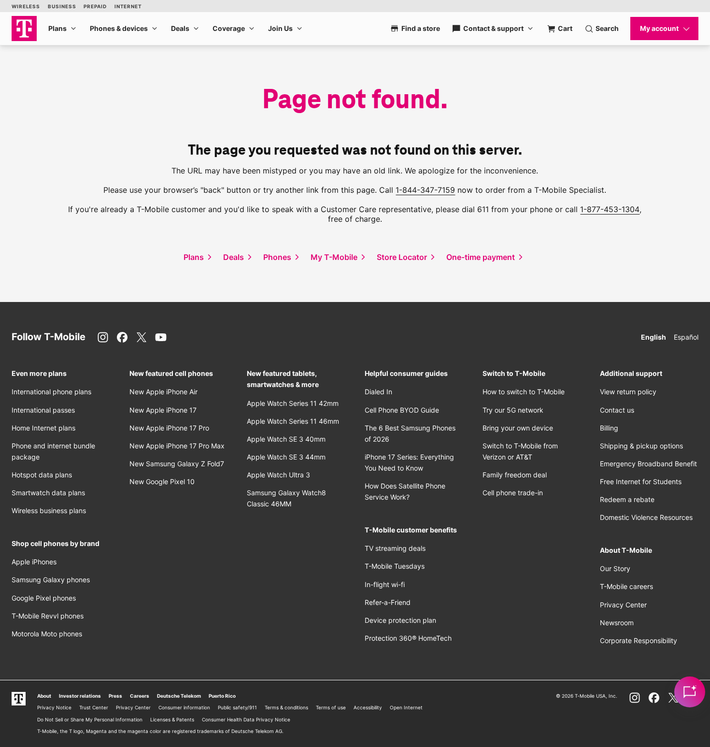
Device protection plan (400, 620)
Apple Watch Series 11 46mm (293, 421)
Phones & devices (119, 28)
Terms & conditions (286, 707)
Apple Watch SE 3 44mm (286, 457)
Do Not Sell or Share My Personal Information (89, 719)
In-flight (385, 584)
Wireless (26, 6)
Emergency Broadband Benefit (648, 464)
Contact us (617, 410)
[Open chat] (689, 691)
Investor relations (80, 696)
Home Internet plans (43, 428)
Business (62, 6)
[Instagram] (103, 337)
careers (626, 586)
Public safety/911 (237, 707)
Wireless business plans (49, 510)
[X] (141, 337)
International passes (43, 410)
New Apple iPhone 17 (163, 410)
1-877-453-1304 (609, 209)
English (653, 337)
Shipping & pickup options (641, 446)
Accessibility (368, 707)
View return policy (628, 392)
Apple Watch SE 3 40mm (286, 439)
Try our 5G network (513, 410)
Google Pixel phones (44, 598)
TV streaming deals (395, 548)
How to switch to (524, 392)
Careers (139, 696)
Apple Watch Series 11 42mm (293, 403)
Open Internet (406, 707)
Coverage (229, 28)
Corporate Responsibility (638, 640)
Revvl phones (48, 616)
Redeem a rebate (627, 499)
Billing (609, 428)
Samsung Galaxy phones (51, 579)
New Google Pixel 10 (162, 481)
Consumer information (184, 707)
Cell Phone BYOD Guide (402, 410)
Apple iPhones (34, 562)
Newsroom (617, 622)
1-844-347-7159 (425, 190)
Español (686, 337)
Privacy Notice (54, 707)
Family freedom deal (515, 475)
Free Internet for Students (641, 481)
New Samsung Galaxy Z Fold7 (176, 464)
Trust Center (93, 707)
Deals (180, 28)
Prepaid (95, 6)
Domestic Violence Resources (646, 517)
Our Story (615, 568)
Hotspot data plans (42, 475)
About (44, 696)
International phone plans (51, 392)
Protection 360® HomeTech (408, 638)
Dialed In (378, 392)
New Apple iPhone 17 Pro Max (177, 446)
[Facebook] (122, 337)
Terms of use (331, 707)
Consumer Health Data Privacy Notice (246, 719)
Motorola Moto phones (47, 634)
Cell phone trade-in (513, 492)
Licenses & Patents (172, 719)
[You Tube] (161, 337)
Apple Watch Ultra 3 (278, 475)
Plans (57, 28)
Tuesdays (395, 566)
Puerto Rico (222, 696)
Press (115, 696)
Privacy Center (623, 605)
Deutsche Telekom (179, 696)
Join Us (280, 28)
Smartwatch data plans (48, 492)
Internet (128, 6)
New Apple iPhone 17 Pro (169, 428)
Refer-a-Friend (388, 602)
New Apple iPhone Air (163, 392)
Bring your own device (518, 428)
